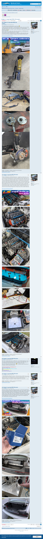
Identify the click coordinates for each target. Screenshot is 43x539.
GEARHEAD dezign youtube (5, 382)
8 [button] (38, 20)
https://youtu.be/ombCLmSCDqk (7, 188)
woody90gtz (5, 24)
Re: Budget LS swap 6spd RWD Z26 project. (9, 23)
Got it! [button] (37, 536)
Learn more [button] (4, 537)
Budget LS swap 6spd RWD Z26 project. (10, 19)
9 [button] (39, 20)
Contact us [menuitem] (28, 528)
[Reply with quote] (28, 22)
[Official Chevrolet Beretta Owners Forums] (6, 3)
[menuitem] (7, 6)
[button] (31, 20)
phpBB (19, 530)
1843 (33, 366)
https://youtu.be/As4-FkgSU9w (6, 398)
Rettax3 (32, 364)
